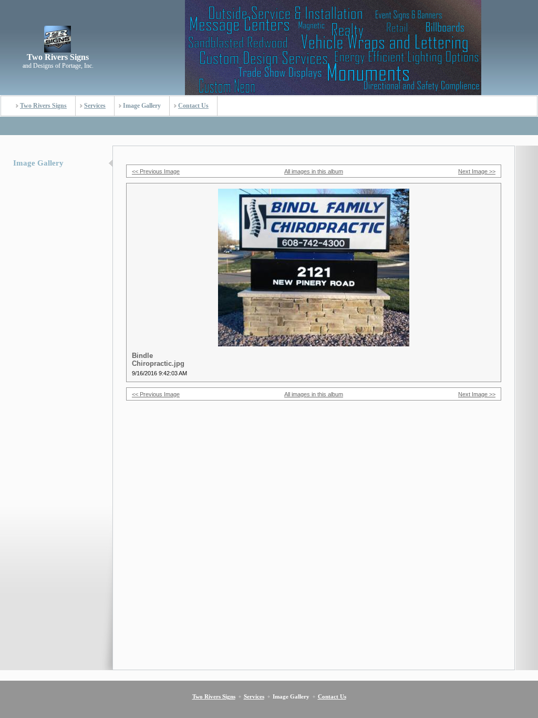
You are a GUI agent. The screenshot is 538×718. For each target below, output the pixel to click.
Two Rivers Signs (43, 105)
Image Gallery (142, 105)
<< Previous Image (156, 171)
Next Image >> (476, 171)
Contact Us (193, 105)
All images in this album (313, 171)
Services (95, 105)
